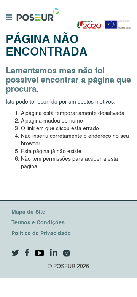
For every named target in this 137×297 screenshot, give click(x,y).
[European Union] (116, 21)
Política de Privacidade (41, 233)
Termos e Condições (38, 222)
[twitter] (15, 253)
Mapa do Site (28, 212)
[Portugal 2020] (87, 21)
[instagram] (66, 253)
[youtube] (39, 253)
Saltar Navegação (83, 3)
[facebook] (27, 253)
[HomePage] (37, 11)
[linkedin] (53, 252)
